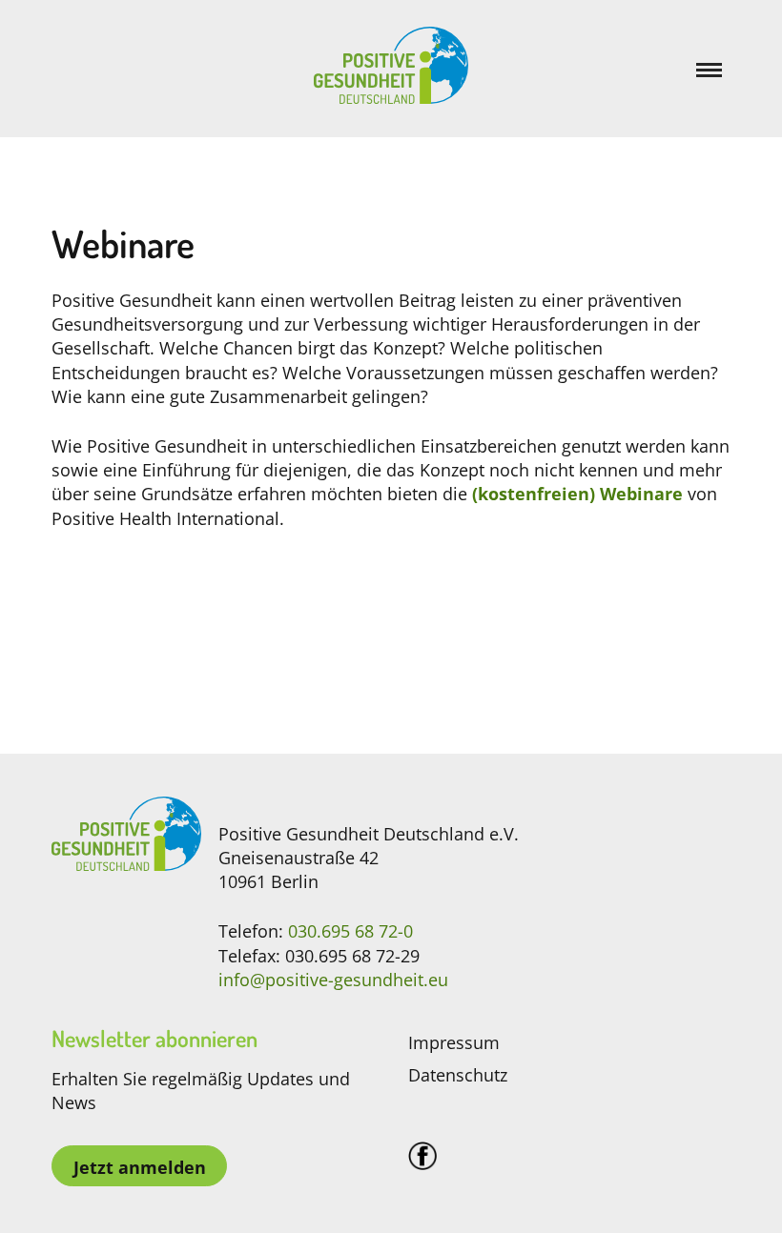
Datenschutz (457, 1074)
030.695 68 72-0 (350, 931)
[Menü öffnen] (713, 69)
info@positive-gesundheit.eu (333, 979)
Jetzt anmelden (139, 1167)
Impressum (454, 1042)
